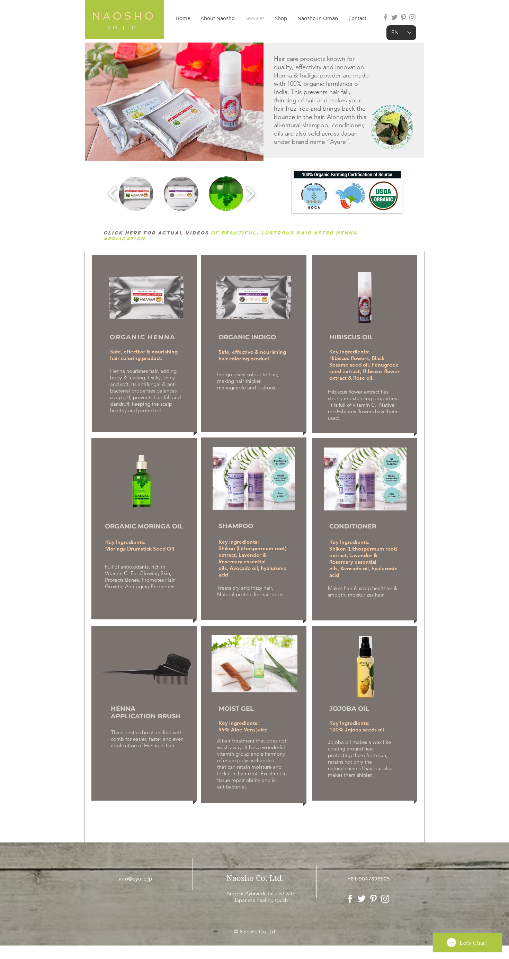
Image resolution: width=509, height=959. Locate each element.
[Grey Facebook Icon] (385, 17)
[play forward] (250, 193)
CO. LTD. (123, 27)
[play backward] (112, 193)
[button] (136, 193)
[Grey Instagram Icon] (412, 17)
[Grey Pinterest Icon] (403, 17)
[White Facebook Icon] (350, 898)
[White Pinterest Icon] (373, 898)
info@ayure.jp (135, 878)
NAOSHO (124, 16)
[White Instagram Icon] (385, 898)
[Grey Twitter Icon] (394, 17)
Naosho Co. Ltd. (255, 878)
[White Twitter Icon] (361, 898)
